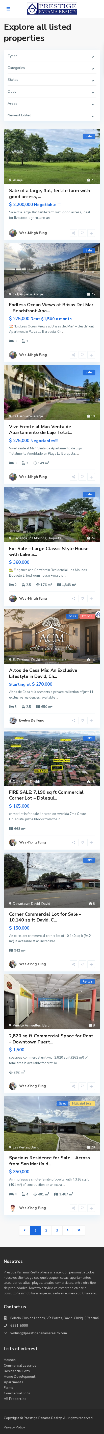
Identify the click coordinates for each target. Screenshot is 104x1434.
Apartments (13, 1382)
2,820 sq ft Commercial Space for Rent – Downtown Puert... (51, 1039)
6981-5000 (19, 1325)
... (51, 218)
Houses (10, 1360)
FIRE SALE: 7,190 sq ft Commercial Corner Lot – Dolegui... (46, 795)
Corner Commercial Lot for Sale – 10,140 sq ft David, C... (45, 917)
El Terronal (21, 660)
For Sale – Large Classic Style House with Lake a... (49, 551)
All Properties (15, 1399)
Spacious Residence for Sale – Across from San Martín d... (49, 1161)
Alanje (18, 180)
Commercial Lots (17, 1393)
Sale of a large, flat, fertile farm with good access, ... (49, 193)
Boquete (55, 538)
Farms (8, 1388)
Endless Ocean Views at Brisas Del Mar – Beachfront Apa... (51, 308)
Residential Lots (17, 1371)
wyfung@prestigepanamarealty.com (38, 1333)
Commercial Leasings (20, 1365)
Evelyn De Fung (31, 720)
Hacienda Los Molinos (29, 538)
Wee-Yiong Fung (32, 842)
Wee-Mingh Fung (33, 233)
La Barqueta (22, 294)
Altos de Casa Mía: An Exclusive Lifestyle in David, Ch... (43, 673)
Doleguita (21, 782)
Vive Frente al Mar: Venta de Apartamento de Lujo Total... (40, 430)
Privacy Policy (14, 1427)
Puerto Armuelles (27, 1025)
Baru (45, 1025)
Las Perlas (21, 1147)
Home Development (20, 1376)
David (35, 660)
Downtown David (26, 904)
